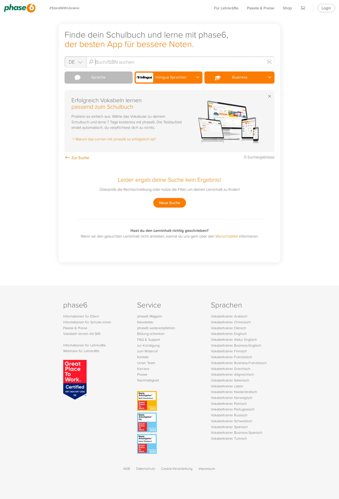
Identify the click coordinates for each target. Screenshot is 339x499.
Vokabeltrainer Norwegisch (231, 397)
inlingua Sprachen (170, 77)
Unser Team (146, 362)
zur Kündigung (148, 345)
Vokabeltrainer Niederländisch (234, 391)
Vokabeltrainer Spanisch (229, 426)
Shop (287, 8)
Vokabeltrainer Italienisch (230, 380)
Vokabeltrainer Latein (227, 386)
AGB (126, 468)
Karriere (143, 368)
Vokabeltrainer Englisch (229, 333)
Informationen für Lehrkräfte (84, 345)
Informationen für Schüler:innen (87, 322)
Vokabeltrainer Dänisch (228, 327)
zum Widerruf (147, 351)
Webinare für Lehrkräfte (81, 350)
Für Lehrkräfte (226, 8)
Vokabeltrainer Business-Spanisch (236, 432)
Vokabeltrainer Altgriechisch (232, 374)
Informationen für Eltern (81, 316)
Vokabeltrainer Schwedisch (231, 421)
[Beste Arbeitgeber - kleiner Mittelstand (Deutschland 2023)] (170, 444)
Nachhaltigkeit (148, 380)
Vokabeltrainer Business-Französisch (239, 362)
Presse (142, 374)
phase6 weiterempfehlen (156, 327)
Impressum (207, 468)
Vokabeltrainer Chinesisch (231, 322)
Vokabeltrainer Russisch (229, 415)
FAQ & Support (148, 339)
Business (238, 77)
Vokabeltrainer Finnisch (229, 351)
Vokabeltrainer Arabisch (229, 316)
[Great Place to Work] (75, 379)
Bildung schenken (151, 333)
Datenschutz (145, 468)
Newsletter (145, 322)
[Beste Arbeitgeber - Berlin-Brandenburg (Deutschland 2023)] (170, 401)
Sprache (97, 77)
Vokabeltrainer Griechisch (230, 368)
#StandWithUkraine (64, 7)
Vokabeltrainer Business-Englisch (236, 345)
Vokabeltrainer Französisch (231, 356)
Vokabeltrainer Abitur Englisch (234, 339)
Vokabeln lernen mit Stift (81, 333)
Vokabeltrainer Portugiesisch (232, 409)
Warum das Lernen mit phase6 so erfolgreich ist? (115, 139)
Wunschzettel (226, 236)
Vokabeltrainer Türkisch (229, 438)
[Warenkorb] (303, 8)
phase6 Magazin (149, 316)
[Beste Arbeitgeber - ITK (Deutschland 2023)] (170, 422)
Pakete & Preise (260, 8)
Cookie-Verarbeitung (176, 468)
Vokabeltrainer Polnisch (229, 403)
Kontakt (143, 356)
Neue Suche (169, 202)
